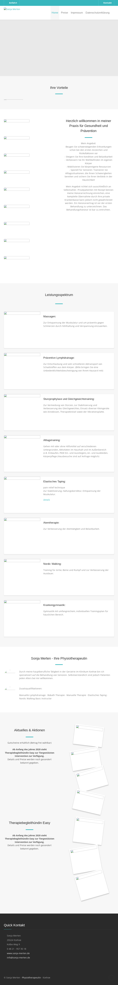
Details (46, 499)
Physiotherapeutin (31, 977)
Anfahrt (13, 2)
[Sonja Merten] (12, 9)
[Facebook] (111, 977)
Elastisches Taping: (54, 481)
